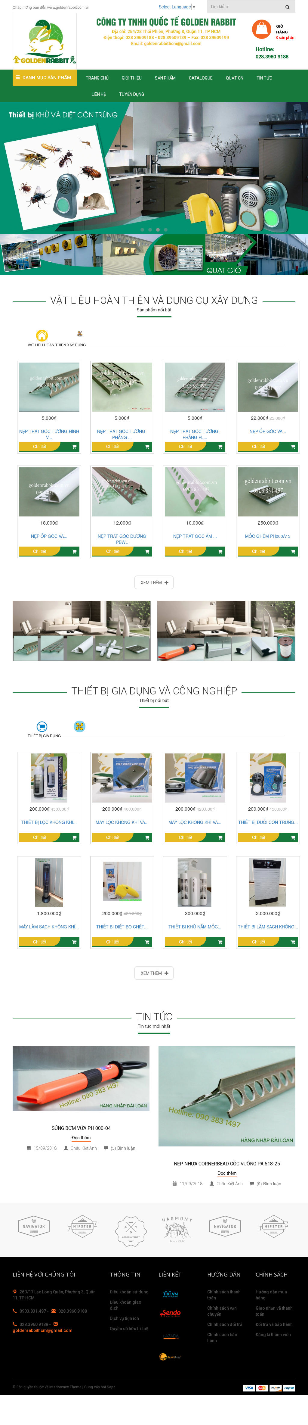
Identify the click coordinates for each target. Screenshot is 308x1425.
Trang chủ (97, 78)
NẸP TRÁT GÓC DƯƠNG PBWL (122, 539)
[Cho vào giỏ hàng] (293, 552)
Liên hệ (99, 94)
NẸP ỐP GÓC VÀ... (268, 431)
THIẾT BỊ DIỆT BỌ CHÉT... (122, 927)
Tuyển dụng (131, 94)
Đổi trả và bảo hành (274, 1324)
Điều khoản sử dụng (129, 1291)
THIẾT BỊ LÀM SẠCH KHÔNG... (268, 927)
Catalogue (201, 78)
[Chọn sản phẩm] (74, 447)
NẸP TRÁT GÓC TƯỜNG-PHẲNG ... (122, 434)
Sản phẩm (165, 78)
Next (289, 1230)
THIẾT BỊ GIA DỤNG (44, 735)
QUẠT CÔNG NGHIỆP (79, 730)
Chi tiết (39, 446)
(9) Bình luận (267, 1183)
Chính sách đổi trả (224, 1324)
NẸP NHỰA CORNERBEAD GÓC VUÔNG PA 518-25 (227, 1164)
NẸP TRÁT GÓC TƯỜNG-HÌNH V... (49, 434)
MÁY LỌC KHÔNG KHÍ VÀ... (122, 822)
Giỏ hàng (285, 31)
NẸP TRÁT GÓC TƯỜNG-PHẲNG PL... (195, 434)
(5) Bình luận (121, 1148)
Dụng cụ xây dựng (79, 339)
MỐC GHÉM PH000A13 (268, 536)
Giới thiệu (132, 78)
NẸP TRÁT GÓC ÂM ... (195, 536)
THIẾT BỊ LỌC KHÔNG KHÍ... (49, 822)
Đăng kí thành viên (273, 1334)
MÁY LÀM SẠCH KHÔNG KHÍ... (49, 927)
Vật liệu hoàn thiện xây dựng (44, 344)
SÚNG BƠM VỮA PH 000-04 (81, 1128)
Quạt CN (234, 78)
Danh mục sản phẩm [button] (46, 77)
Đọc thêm (81, 1137)
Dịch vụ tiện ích (124, 1318)
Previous (19, 1230)
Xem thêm (153, 582)
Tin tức (264, 78)
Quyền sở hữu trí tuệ (129, 1328)
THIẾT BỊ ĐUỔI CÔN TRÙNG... (268, 822)
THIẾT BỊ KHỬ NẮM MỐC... (194, 927)
